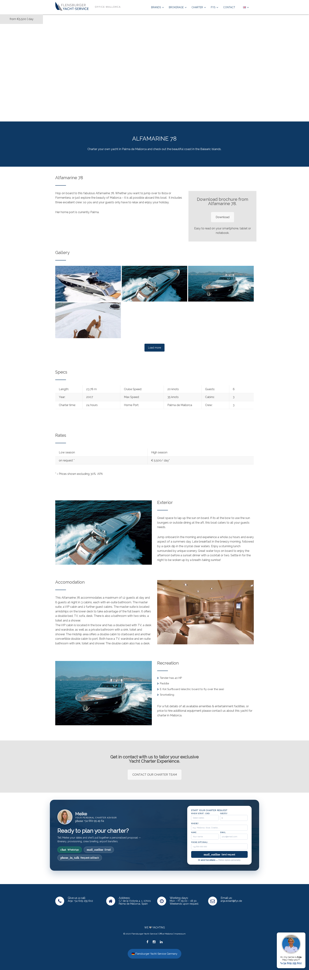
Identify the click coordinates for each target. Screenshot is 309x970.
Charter (197, 7)
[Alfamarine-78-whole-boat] (88, 284)
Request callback (79, 857)
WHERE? (195, 823)
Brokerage (176, 7)
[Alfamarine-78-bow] (221, 284)
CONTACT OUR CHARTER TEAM (154, 774)
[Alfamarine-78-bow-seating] (154, 320)
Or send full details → (208, 860)
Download (222, 217)
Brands (156, 7)
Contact (229, 7)
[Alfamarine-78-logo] (221, 320)
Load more (154, 347)
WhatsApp (69, 849)
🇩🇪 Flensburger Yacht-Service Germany (154, 953)
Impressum (180, 933)
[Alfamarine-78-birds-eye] (154, 284)
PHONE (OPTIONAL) (199, 842)
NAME (193, 832)
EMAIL (223, 832)
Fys (213, 7)
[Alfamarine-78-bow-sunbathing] (88, 320)
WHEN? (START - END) (200, 813)
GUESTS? (223, 813)
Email (99, 849)
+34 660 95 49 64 (89, 820)
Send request (219, 854)
